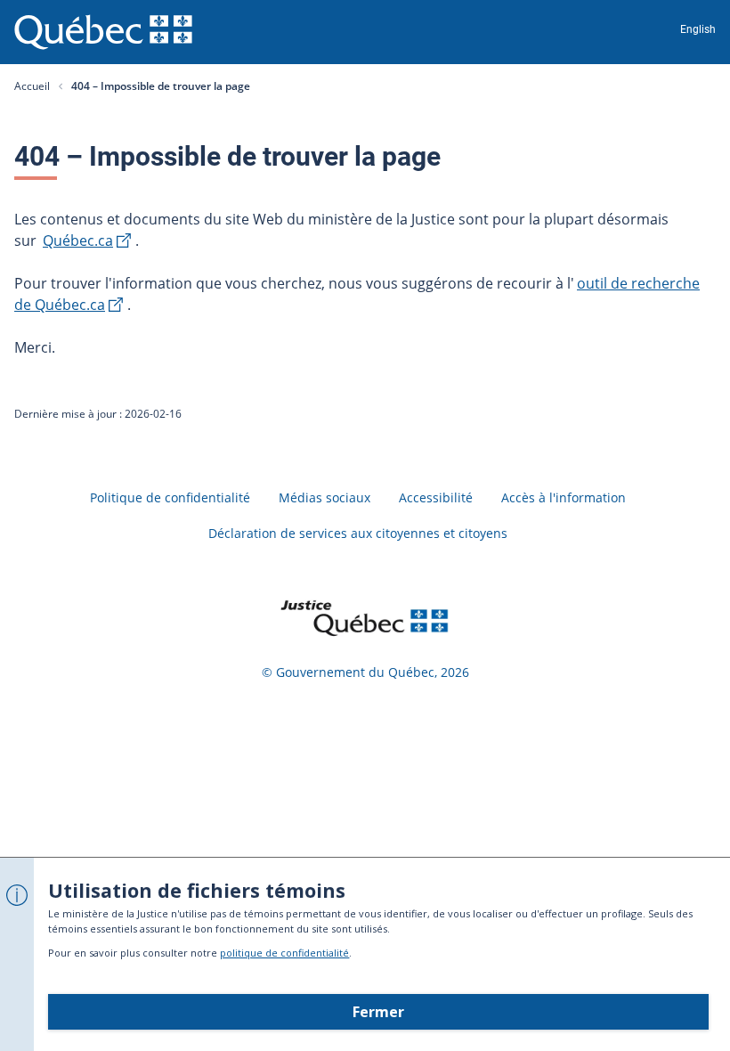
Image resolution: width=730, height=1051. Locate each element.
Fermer (378, 1012)
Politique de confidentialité (170, 497)
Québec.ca (78, 240)
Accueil (32, 86)
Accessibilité (436, 497)
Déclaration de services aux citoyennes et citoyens (357, 533)
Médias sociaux (324, 497)
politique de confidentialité (284, 952)
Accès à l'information (563, 497)
